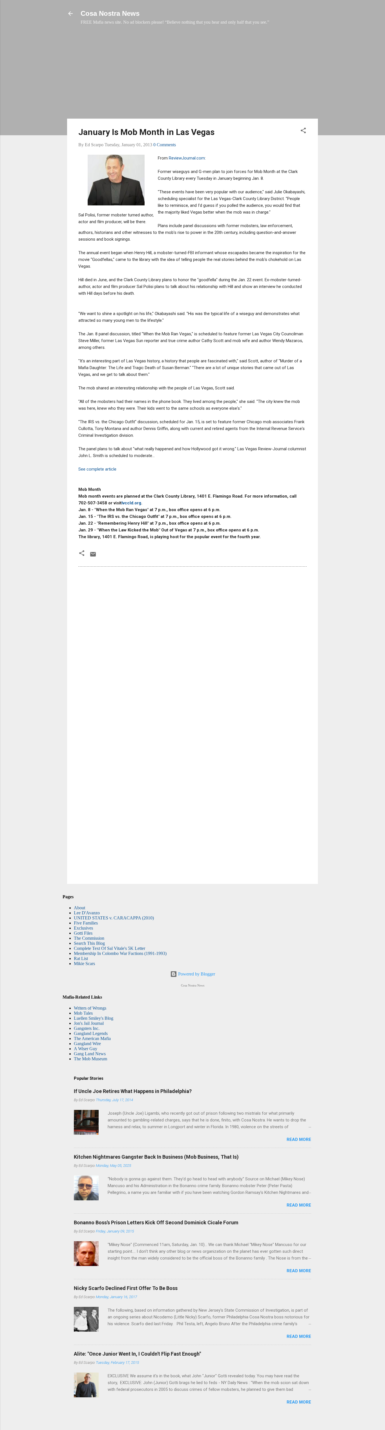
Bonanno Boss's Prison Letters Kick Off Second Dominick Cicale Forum (156, 1222)
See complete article (97, 469)
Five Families (86, 923)
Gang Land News (90, 1053)
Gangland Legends (91, 1033)
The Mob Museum (90, 1058)
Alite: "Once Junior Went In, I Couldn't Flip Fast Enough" (137, 1354)
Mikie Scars (84, 963)
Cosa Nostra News (110, 13)
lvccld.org (131, 503)
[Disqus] (192, 647)
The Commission (89, 938)
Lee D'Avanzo (87, 912)
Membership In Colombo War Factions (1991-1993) (120, 953)
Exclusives (83, 928)
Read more (299, 1139)
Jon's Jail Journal (89, 1023)
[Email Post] (93, 556)
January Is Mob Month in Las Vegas (146, 132)
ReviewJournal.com (187, 158)
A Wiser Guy (85, 1048)
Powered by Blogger (196, 974)
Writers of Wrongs (90, 1008)
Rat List (81, 958)
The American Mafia (92, 1038)
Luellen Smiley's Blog (93, 1018)
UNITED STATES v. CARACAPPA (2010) (114, 917)
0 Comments (164, 144)
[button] (303, 131)
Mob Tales (83, 1013)
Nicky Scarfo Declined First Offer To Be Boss (126, 1288)
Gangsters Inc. (86, 1028)
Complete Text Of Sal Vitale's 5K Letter (109, 948)
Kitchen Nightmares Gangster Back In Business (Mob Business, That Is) (156, 1157)
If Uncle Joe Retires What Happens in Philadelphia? (133, 1091)
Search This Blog (89, 943)
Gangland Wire (87, 1043)
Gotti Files (83, 933)
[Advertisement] (192, 74)
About (79, 907)
